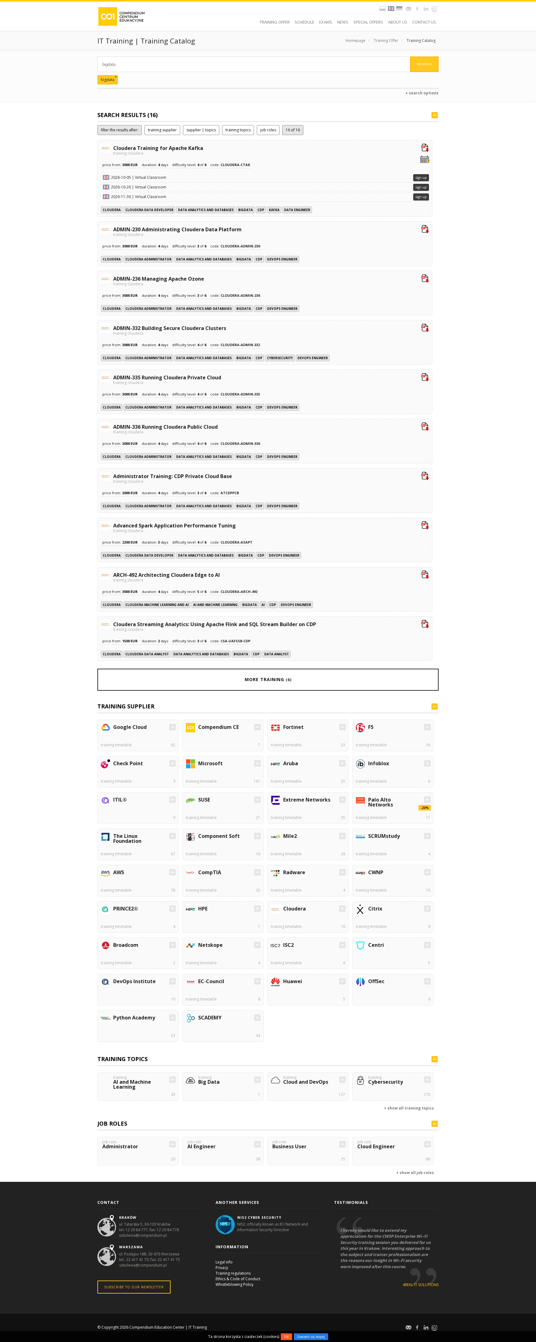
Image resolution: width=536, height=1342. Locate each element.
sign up (421, 177)
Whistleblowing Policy (234, 1284)
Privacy (222, 1267)
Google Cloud (130, 727)
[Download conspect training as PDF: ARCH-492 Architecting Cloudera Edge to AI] (425, 575)
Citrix (375, 908)
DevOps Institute (134, 981)
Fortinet (293, 727)
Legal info (224, 1262)
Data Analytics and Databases (206, 210)
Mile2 (290, 836)
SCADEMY (209, 1017)
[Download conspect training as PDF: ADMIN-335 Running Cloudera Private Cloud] (425, 377)
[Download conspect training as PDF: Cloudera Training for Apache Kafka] (425, 148)
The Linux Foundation (127, 838)
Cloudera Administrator (148, 259)
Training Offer (386, 40)
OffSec (376, 981)
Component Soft (219, 836)
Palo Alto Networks (380, 802)
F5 (370, 727)
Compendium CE (218, 727)
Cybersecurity (280, 358)
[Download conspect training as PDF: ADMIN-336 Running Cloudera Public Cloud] (425, 427)
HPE (203, 908)
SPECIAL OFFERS (368, 22)
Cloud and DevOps (305, 1080)
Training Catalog (421, 40)
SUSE (204, 799)
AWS (118, 872)
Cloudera (112, 210)
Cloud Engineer (376, 1145)
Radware (294, 872)
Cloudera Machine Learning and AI (157, 605)
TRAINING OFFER (275, 22)
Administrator (120, 1145)
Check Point (128, 763)
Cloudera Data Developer (149, 210)
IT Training (198, 1327)
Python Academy (134, 1017)
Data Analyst (276, 654)
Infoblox (378, 763)
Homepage (355, 40)
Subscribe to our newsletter (134, 1287)
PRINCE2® (125, 908)
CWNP (375, 872)
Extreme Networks (306, 799)
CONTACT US (424, 22)
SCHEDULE (304, 22)
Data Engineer (297, 210)
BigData (245, 210)
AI (263, 605)
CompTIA (209, 872)
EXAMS (325, 22)
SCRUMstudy (384, 836)
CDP (260, 210)
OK (286, 1337)
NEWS (342, 22)
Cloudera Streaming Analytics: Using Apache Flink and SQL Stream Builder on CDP (214, 626)
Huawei (292, 981)
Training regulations (233, 1273)
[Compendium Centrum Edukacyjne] (121, 16)
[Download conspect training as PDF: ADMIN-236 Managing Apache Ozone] (425, 279)
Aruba (290, 763)
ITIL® (120, 799)
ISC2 (288, 945)
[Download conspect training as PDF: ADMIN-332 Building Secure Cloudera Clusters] (425, 328)
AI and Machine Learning (215, 605)
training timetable (116, 745)
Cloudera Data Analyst (147, 654)
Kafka (274, 210)
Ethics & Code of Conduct (238, 1278)
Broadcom (125, 945)
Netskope (210, 945)
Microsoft (210, 763)
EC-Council (211, 981)
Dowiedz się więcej (311, 1337)
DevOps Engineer (282, 259)
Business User (289, 1145)
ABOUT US (397, 22)
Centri (376, 945)
